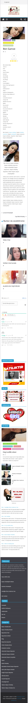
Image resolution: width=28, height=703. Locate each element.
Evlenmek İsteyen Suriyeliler (8, 657)
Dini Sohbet (7, 516)
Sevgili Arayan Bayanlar (8, 45)
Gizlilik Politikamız (6, 608)
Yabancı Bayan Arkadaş (7, 685)
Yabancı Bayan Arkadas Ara (8, 688)
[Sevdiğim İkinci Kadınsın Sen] (6, 481)
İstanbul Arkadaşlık (16, 473)
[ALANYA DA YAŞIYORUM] (14, 271)
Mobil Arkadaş (5, 663)
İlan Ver (3, 614)
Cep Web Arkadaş (20, 216)
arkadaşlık (13, 134)
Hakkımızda (4, 611)
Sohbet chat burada (9, 263)
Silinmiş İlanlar (5, 675)
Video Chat (6, 240)
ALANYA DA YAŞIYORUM (11, 286)
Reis (3, 507)
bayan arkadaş (12, 132)
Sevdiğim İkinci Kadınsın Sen (18, 481)
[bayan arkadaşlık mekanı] (6, 467)
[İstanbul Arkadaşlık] (6, 474)
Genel (13, 40)
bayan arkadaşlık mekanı (18, 466)
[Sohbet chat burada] (14, 248)
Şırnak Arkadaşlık (8, 213)
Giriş (25, 298)
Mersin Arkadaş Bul (9, 543)
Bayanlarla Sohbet (7, 448)
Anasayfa (4, 605)
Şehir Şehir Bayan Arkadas (8, 42)
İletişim (3, 617)
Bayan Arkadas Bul (7, 40)
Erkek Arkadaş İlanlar (7, 645)
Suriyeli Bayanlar (6, 678)
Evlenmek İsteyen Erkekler (8, 654)
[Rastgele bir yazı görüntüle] (24, 19)
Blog (3, 639)
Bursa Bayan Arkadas (10, 534)
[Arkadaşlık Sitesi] (3, 19)
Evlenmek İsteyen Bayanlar (18, 448)
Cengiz (3, 335)
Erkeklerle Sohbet (6, 648)
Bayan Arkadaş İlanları (7, 446)
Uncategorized (5, 681)
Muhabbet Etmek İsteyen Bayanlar (10, 443)
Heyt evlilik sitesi (10, 452)
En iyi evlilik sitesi (9, 525)
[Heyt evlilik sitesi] (14, 434)
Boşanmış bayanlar (6, 642)
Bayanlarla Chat (17, 446)
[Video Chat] (14, 225)
